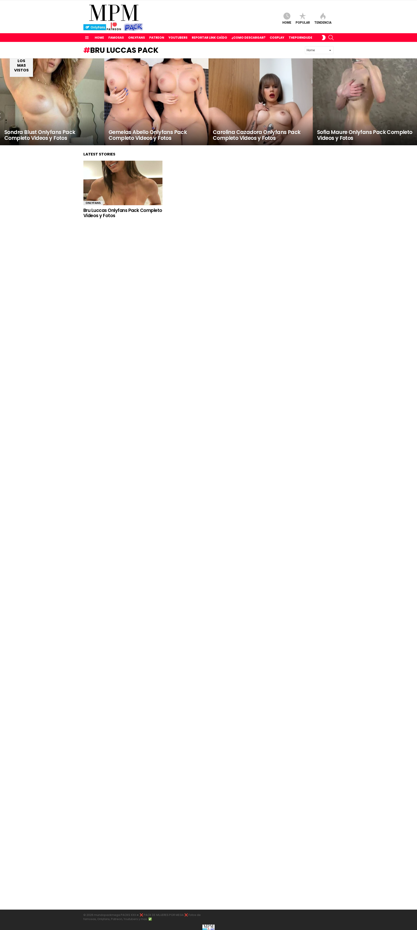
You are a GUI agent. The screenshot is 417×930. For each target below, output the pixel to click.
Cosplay (277, 37)
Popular (303, 22)
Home (286, 22)
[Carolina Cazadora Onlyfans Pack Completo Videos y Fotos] (260, 101)
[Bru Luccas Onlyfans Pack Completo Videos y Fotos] (122, 183)
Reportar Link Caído (209, 37)
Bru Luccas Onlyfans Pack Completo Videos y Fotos (122, 213)
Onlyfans (136, 37)
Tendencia (322, 22)
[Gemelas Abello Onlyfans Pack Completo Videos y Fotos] (156, 101)
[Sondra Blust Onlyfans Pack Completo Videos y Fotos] (52, 101)
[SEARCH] (331, 37)
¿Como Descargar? (248, 37)
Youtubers (178, 37)
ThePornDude (300, 37)
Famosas (116, 37)
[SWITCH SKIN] (323, 37)
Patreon (156, 37)
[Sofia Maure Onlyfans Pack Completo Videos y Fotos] (365, 101)
